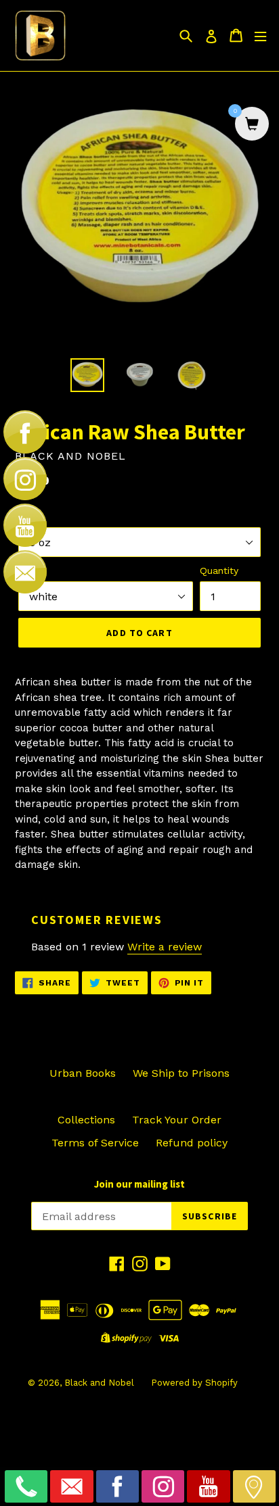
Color (30, 570)
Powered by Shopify (194, 1383)
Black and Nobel (99, 1383)
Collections (86, 1119)
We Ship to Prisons (181, 1073)
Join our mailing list (139, 1184)
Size (27, 516)
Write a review (164, 946)
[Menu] (260, 35)
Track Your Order (176, 1119)
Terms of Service (95, 1142)
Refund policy (192, 1142)
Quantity (219, 570)
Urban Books (82, 1073)
